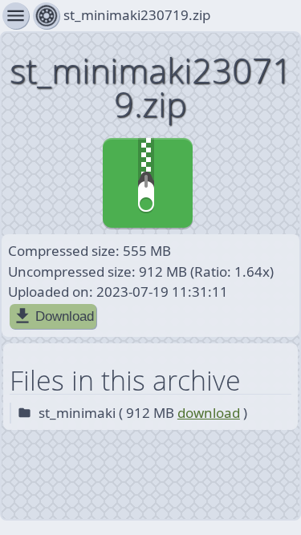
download (208, 412)
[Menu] (46, 15)
